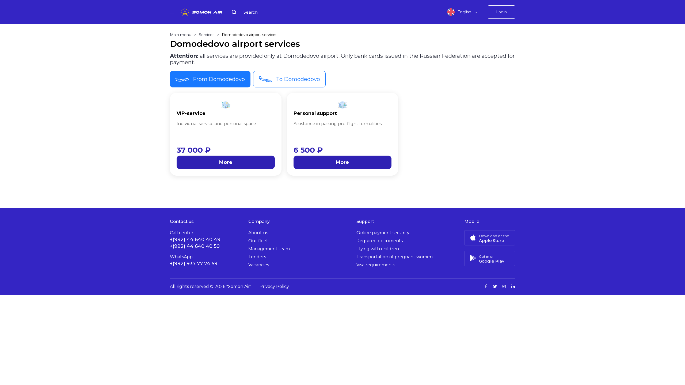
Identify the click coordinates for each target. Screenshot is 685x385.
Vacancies (258, 264)
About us (258, 232)
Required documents (379, 240)
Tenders (257, 256)
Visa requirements (375, 264)
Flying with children (377, 248)
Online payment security (382, 232)
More (225, 162)
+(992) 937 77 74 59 (194, 264)
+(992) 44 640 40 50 (195, 246)
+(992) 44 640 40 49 (195, 239)
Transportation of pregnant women (394, 256)
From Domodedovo (219, 79)
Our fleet (258, 240)
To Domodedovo (298, 79)
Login (501, 12)
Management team (269, 248)
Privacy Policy (274, 286)
